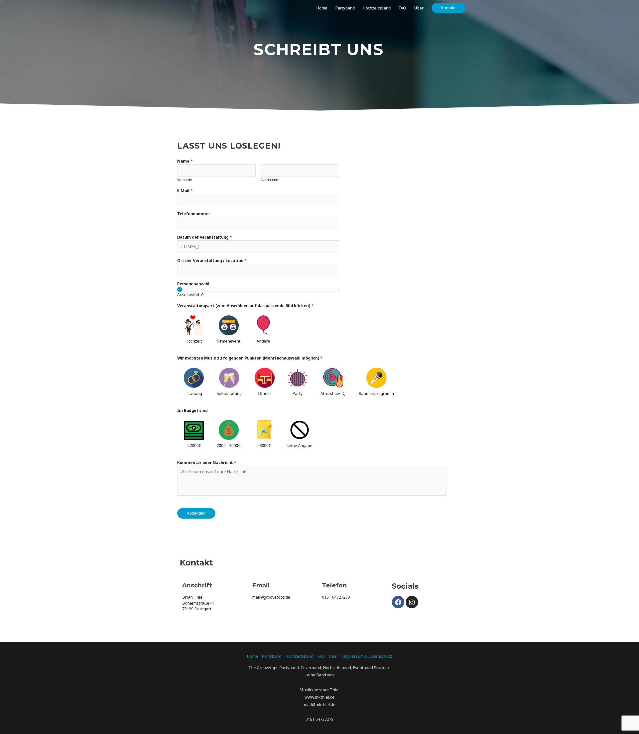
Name (185, 161)
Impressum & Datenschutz (367, 656)
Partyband (271, 656)
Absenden (196, 513)
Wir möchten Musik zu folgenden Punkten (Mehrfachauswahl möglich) (249, 358)
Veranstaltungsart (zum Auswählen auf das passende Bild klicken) (245, 305)
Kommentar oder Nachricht (206, 462)
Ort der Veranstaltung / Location (212, 260)
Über (333, 656)
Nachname (269, 179)
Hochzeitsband (299, 656)
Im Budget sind (192, 410)
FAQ (321, 656)
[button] (448, 8)
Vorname (184, 179)
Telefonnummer (193, 213)
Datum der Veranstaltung (204, 237)
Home (252, 656)
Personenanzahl (193, 283)
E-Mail (185, 190)
